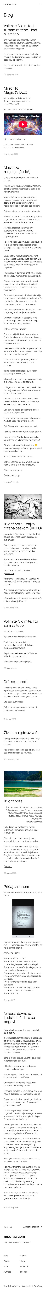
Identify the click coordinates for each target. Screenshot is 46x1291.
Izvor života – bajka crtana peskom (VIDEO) (23, 526)
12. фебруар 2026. (11, 154)
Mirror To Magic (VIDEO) (15, 90)
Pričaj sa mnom (16, 887)
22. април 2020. (10, 873)
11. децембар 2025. (11, 482)
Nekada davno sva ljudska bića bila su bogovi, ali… (19, 1018)
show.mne (9, 573)
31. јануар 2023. (10, 719)
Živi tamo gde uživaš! (21, 733)
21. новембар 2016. (11, 1207)
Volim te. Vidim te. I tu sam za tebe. (21, 623)
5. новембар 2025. (11, 607)
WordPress (38, 1286)
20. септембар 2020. (12, 759)
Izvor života (13, 801)
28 (11, 1226)
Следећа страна (32, 1226)
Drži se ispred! (15, 682)
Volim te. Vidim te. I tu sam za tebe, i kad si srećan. (20, 30)
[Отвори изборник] (40, 4)
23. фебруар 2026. (11, 74)
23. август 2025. (10, 668)
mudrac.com (10, 4)
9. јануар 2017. (9, 1000)
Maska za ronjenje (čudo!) (17, 169)
